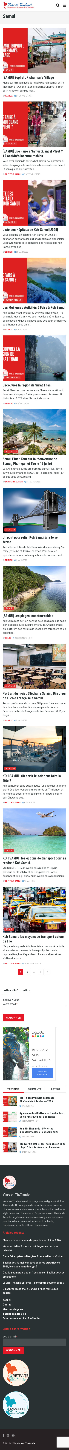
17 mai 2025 (29, 881)
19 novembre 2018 (32, 964)
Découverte (12, 377)
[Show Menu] (64, 5)
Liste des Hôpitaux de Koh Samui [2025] (30, 230)
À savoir (10, 144)
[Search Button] (57, 5)
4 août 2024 (21, 330)
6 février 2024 (22, 403)
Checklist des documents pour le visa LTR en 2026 (32, 1240)
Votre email (10, 1004)
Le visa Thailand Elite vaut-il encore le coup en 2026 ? (33, 1282)
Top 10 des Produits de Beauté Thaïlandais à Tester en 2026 (36, 1099)
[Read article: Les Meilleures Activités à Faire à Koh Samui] (34, 280)
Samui (9, 70)
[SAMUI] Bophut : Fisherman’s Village (28, 77)
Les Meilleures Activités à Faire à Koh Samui (34, 307)
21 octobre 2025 (24, 96)
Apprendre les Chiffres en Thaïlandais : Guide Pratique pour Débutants (42, 1115)
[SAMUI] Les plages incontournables (28, 616)
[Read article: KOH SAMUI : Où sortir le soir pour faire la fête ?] (34, 749)
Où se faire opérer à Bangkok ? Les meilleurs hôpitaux (34, 1256)
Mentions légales (13, 1309)
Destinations (13, 300)
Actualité (11, 451)
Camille (9, 96)
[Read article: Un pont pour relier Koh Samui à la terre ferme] (34, 510)
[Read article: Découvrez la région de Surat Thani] (34, 358)
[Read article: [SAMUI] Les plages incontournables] (34, 589)
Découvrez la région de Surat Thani (27, 385)
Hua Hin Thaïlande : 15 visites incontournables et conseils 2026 (38, 1130)
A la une (10, 530)
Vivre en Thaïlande (26, 1443)
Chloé (8, 638)
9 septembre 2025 (32, 174)
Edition (9, 252)
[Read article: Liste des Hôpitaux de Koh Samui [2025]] (34, 203)
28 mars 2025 (22, 252)
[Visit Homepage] (18, 5)
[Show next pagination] (47, 972)
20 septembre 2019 (23, 638)
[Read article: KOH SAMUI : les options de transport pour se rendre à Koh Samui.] (34, 831)
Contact (7, 1304)
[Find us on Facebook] (3, 1435)
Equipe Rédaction (14, 482)
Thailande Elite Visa (14, 1313)
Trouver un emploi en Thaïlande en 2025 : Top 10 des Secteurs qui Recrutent (42, 1145)
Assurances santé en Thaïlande (21, 1318)
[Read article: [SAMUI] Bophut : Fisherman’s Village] (34, 50)
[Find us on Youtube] (13, 1435)
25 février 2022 (33, 482)
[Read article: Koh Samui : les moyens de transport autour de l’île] (34, 910)
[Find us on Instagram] (8, 1435)
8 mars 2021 (21, 720)
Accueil (7, 1300)
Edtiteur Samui (13, 174)
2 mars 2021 (21, 560)
